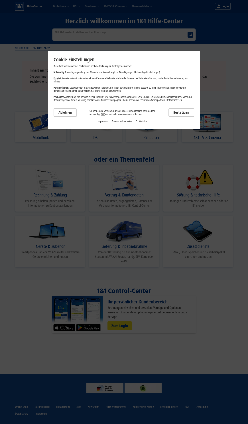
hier (103, 114)
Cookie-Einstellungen (74, 59)
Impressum (103, 121)
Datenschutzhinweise (122, 121)
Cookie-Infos (141, 121)
